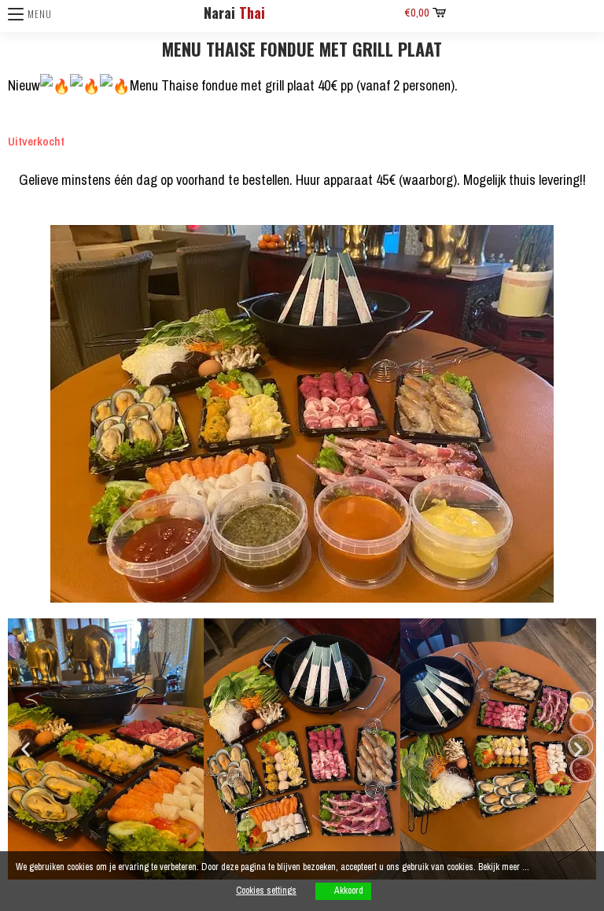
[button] (25, 749)
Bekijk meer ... (503, 867)
